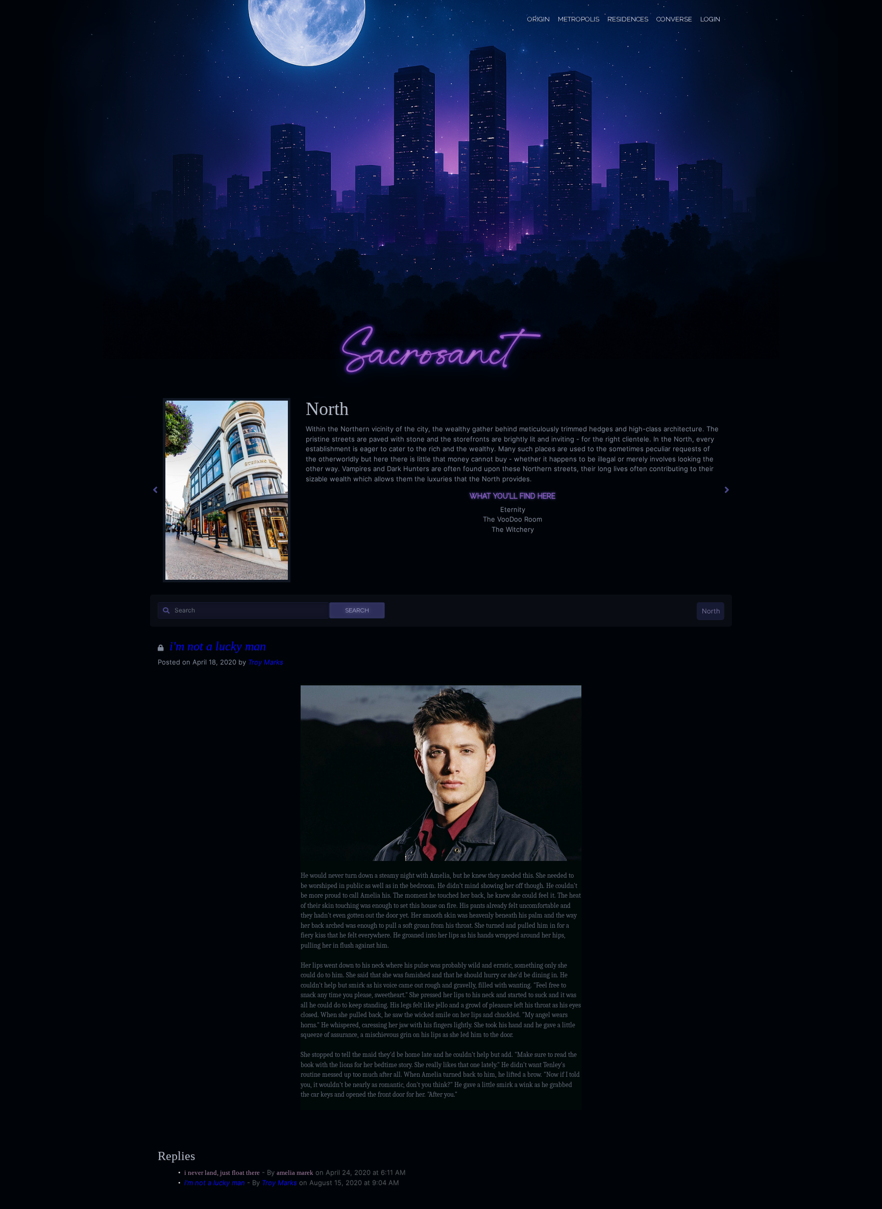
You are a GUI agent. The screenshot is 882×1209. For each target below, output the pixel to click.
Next (727, 490)
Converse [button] (674, 19)
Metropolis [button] (578, 19)
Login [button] (710, 19)
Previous (155, 490)
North (711, 611)
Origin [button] (538, 19)
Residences (627, 19)
